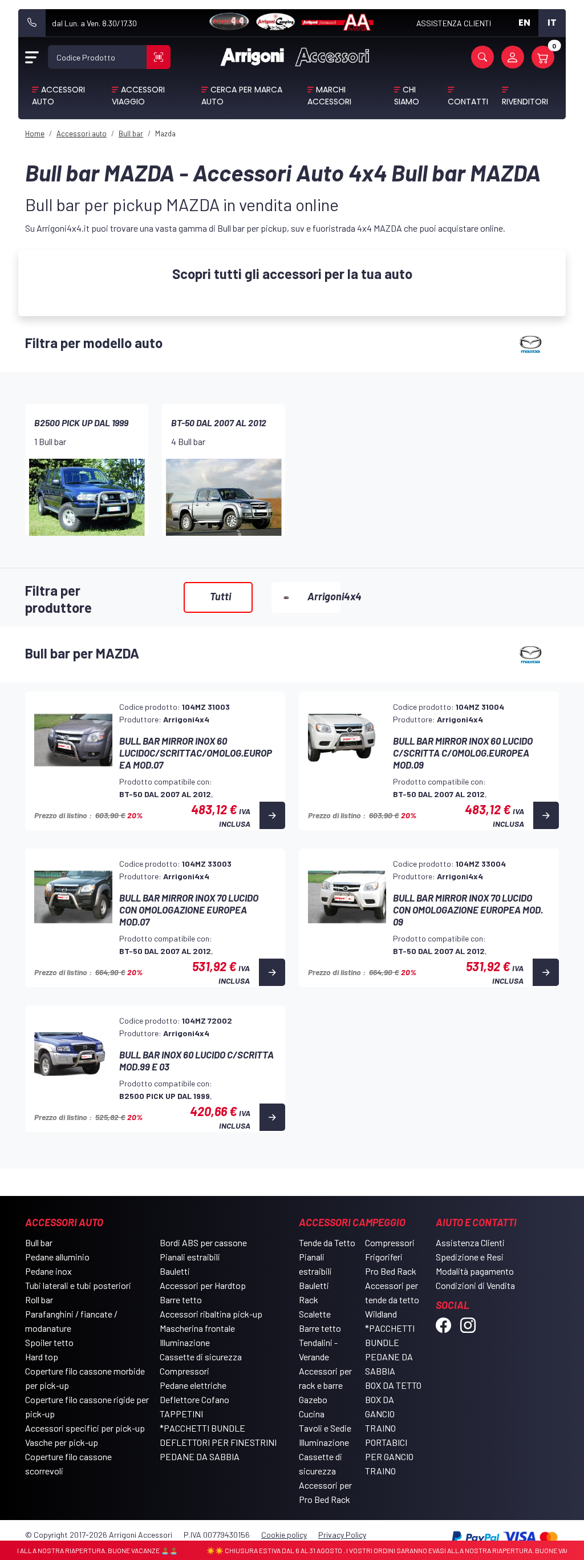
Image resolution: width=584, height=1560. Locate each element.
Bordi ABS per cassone (203, 1242)
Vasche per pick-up (61, 1442)
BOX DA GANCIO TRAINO (380, 1413)
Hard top (41, 1356)
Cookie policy (284, 1534)
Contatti (468, 101)
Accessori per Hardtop (203, 1285)
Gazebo (313, 1399)
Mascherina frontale (197, 1328)
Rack (308, 1299)
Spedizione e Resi (470, 1256)
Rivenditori (525, 101)
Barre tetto (181, 1299)
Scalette (315, 1313)
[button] (482, 57)
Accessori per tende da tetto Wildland (392, 1299)
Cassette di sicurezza (201, 1356)
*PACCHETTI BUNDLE (202, 1427)
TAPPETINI (181, 1413)
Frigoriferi (384, 1256)
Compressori (184, 1370)
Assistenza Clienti (470, 1242)
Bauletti (175, 1271)
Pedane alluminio (57, 1256)
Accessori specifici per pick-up (85, 1427)
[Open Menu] (32, 57)
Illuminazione (185, 1342)
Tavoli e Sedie (325, 1427)
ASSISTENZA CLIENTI (453, 23)
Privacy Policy (342, 1534)
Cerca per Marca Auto (241, 95)
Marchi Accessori (329, 95)
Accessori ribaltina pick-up (211, 1313)
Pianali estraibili (190, 1256)
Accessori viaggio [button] (138, 95)
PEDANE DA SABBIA (200, 1456)
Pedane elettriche (193, 1385)
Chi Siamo (406, 95)
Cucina (312, 1413)
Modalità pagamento (475, 1271)
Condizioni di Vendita (475, 1285)
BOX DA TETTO (393, 1385)
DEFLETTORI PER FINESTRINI (218, 1442)
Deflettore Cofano (194, 1399)
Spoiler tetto (49, 1342)
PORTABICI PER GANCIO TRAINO (389, 1456)
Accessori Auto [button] (58, 95)
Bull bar (38, 1242)
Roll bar (39, 1299)
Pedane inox (48, 1271)
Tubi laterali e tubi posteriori (78, 1285)
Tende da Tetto (327, 1242)
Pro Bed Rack (390, 1271)
